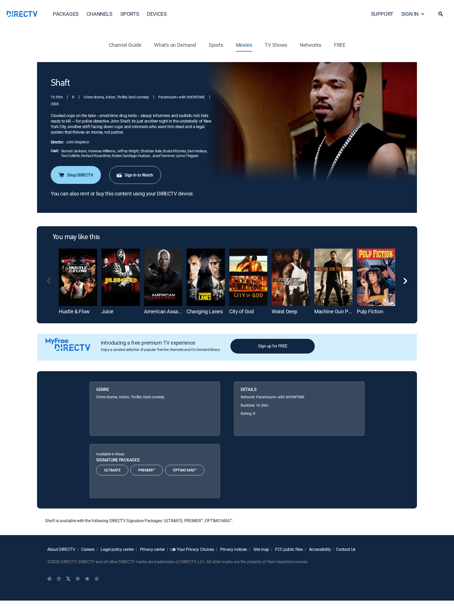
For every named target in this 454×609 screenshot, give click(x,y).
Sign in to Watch (139, 175)
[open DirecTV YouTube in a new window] (87, 579)
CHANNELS (99, 13)
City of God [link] (241, 311)
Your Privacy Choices (195, 549)
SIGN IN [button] (410, 13)
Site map (260, 549)
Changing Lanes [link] (205, 311)
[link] (78, 277)
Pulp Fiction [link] (370, 311)
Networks (310, 44)
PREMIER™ (146, 469)
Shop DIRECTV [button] (80, 175)
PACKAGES (66, 13)
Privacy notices (233, 549)
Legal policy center (117, 549)
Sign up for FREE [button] (272, 346)
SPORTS (129, 13)
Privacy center (152, 549)
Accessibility (319, 549)
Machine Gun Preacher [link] (339, 311)
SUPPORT (382, 13)
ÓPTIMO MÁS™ (185, 469)
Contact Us (345, 549)
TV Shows (276, 44)
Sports (216, 44)
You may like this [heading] (76, 237)
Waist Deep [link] (284, 311)
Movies (244, 44)
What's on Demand (175, 44)
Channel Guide (125, 44)
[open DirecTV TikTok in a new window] (97, 579)
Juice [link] (107, 311)
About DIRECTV (61, 549)
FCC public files (288, 549)
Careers (87, 549)
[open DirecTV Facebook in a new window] (59, 579)
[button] (441, 14)
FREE (339, 44)
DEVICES (157, 13)
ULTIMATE (112, 469)
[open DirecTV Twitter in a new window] (68, 579)
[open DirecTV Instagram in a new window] (78, 579)
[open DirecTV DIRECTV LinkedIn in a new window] (49, 579)
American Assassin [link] (165, 311)
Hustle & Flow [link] (74, 311)
